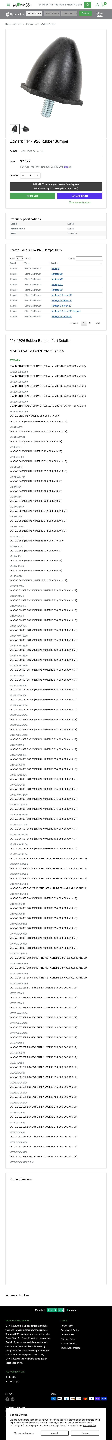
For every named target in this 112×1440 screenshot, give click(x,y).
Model (54, 263)
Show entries (20, 258)
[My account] (97, 4)
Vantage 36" (57, 274)
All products (18, 24)
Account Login (12, 1381)
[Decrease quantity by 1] (23, 175)
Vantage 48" (57, 279)
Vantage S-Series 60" (62, 316)
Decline (85, 1433)
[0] (103, 4)
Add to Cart (32, 196)
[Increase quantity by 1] (37, 175)
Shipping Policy (68, 1339)
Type (26, 263)
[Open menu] (8, 5)
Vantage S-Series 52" (62, 305)
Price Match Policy (70, 1330)
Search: (71, 258)
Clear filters (99, 14)
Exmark (13, 151)
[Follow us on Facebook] (7, 1399)
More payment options (80, 202)
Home (8, 24)
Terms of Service (69, 1343)
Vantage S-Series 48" (62, 300)
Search (85, 13)
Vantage (55, 268)
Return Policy (67, 1325)
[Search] (87, 5)
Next (97, 323)
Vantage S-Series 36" (62, 295)
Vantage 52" (57, 284)
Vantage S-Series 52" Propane (66, 311)
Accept (54, 1433)
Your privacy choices (70, 1348)
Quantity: (14, 175)
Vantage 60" (57, 290)
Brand (13, 263)
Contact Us (10, 1377)
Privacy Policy (89, 1425)
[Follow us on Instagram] (12, 1399)
